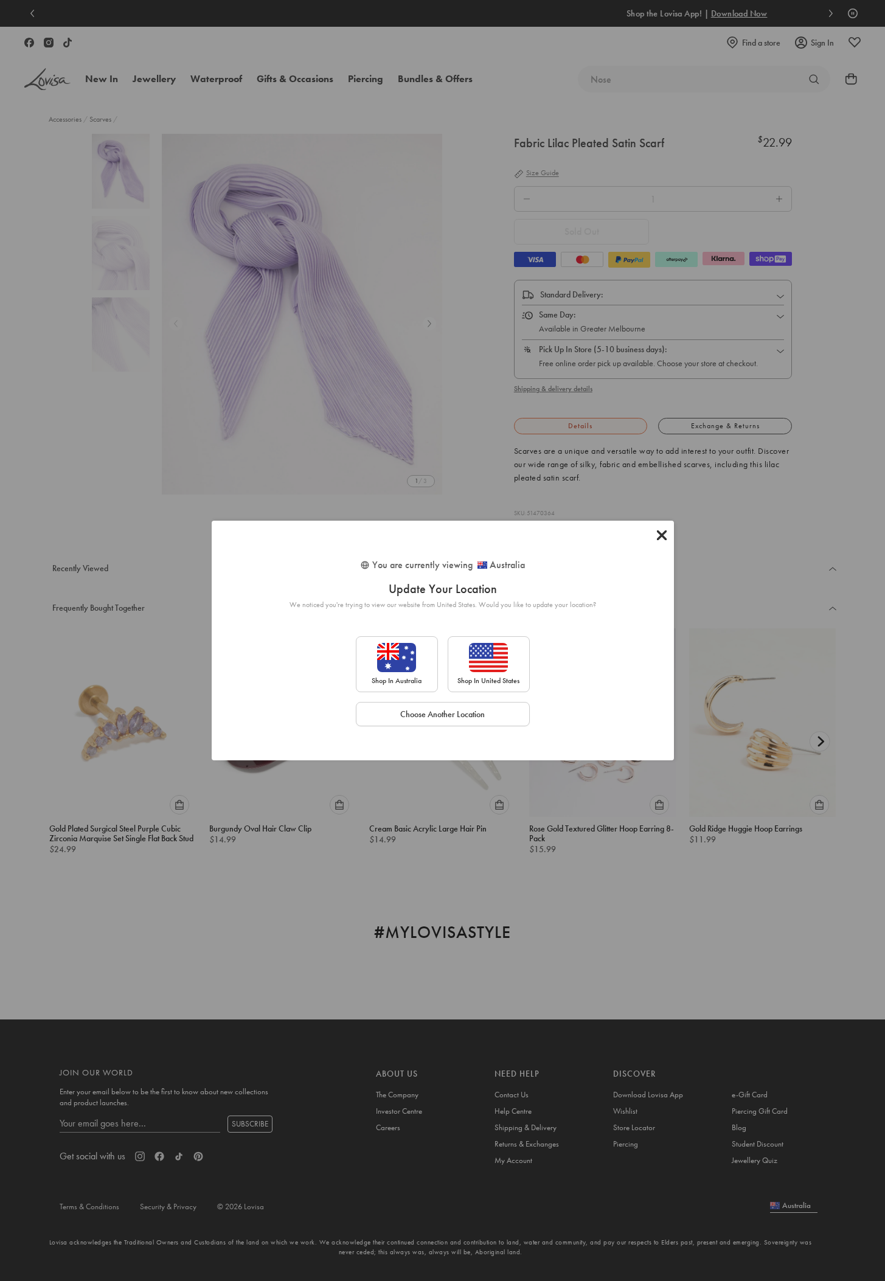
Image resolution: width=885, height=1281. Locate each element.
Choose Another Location (442, 714)
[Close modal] (662, 535)
